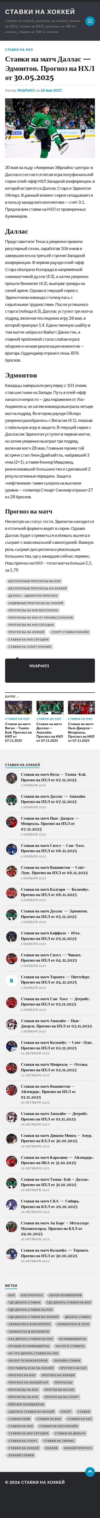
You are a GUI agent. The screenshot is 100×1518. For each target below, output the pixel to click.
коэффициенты (72, 1338)
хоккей (51, 1448)
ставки (84, 1411)
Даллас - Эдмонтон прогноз (33, 595)
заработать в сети (73, 1324)
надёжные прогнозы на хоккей (35, 603)
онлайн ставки (67, 1360)
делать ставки (78, 1316)
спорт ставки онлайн (70, 632)
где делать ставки (24, 1302)
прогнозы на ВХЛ (23, 1389)
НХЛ (11, 1295)
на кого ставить (70, 1346)
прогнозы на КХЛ (59, 1389)
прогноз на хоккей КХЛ (28, 1382)
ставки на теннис (59, 1440)
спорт (66, 1411)
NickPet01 (26, 90)
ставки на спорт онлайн (29, 646)
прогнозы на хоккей (26, 632)
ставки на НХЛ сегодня (28, 1433)
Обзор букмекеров (65, 1295)
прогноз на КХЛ (73, 1368)
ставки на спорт (22, 1440)
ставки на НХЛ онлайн (58, 1426)
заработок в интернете (28, 1331)
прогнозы (63, 1382)
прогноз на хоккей (58, 1375)
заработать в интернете (29, 1324)
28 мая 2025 (51, 90)
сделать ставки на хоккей (31, 1411)
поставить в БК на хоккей (31, 1368)
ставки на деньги (70, 1433)
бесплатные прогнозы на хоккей (37, 588)
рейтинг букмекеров (26, 1404)
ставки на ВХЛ (49, 1418)
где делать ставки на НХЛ (30, 1309)
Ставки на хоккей (40, 11)
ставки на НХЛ (19, 50)
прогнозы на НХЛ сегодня (31, 624)
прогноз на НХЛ (21, 1375)
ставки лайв (19, 1418)
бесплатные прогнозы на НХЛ (34, 581)
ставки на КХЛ (79, 1418)
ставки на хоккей (23, 1448)
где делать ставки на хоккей (33, 1316)
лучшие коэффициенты (29, 1346)
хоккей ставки (21, 1455)
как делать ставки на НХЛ (30, 1338)
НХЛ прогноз (32, 1295)
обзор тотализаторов (28, 1360)
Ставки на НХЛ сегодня (28, 639)
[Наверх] (90, 1472)
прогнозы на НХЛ (23, 1396)
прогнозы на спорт (62, 1396)
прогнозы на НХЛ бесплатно (33, 610)
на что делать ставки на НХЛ (33, 1353)
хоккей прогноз (78, 1448)
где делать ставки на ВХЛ (69, 1302)
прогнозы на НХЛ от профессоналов (40, 617)
